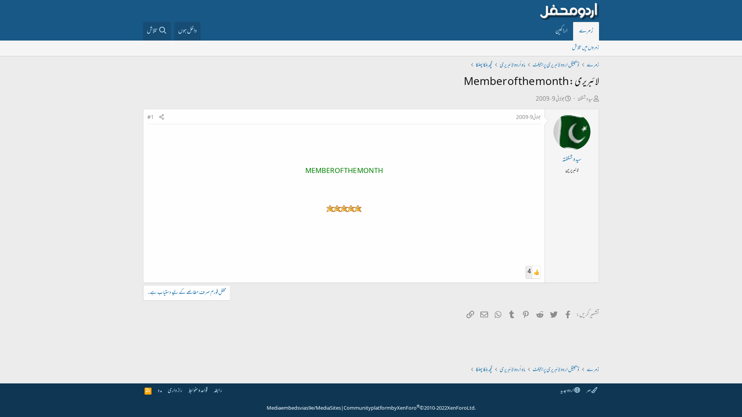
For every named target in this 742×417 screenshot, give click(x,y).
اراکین (561, 31)
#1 (150, 117)
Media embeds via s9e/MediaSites (304, 408)
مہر (588, 391)
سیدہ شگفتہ (585, 99)
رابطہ (218, 391)
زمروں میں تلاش (585, 48)
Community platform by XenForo (410, 408)
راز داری (175, 391)
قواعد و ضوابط (198, 391)
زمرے (586, 31)
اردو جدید (567, 391)
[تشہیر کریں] (162, 118)
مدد (160, 391)
